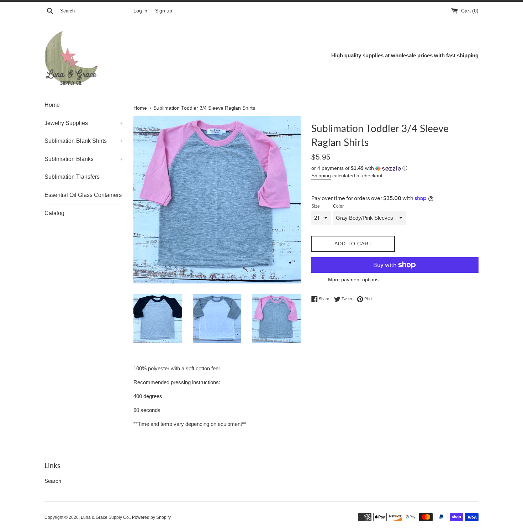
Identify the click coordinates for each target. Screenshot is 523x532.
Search (52, 481)
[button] (395, 168)
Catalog (54, 213)
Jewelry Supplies (83, 123)
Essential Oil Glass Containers (83, 195)
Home (52, 105)
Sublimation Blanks (83, 159)
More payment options (353, 279)
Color (338, 206)
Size (315, 206)
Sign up (163, 11)
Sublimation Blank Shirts (83, 141)
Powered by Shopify (151, 517)
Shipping (321, 175)
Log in (140, 11)
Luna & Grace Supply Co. (105, 517)
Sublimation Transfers (72, 177)
